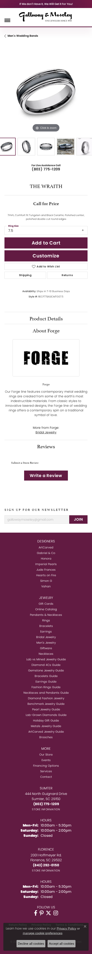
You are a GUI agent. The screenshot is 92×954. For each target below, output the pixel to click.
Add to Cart (46, 243)
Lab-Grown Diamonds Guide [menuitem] (46, 715)
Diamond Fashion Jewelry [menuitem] (46, 698)
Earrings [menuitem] (46, 631)
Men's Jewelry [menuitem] (46, 643)
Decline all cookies (31, 943)
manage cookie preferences (42, 933)
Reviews (46, 446)
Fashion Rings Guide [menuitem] (46, 687)
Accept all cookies (61, 943)
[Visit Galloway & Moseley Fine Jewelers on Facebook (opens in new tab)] (35, 913)
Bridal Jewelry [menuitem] (46, 637)
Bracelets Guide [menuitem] (46, 676)
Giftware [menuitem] (46, 648)
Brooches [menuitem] (46, 737)
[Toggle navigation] (7, 20)
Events (46, 760)
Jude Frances (46, 570)
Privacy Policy (66, 928)
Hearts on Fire (46, 575)
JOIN (78, 519)
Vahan (46, 586)
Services (46, 771)
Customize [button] (46, 256)
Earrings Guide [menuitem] (46, 681)
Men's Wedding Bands (23, 36)
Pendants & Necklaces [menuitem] (46, 615)
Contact (46, 777)
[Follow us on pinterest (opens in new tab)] (42, 913)
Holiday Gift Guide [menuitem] (46, 720)
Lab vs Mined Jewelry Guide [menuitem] (46, 659)
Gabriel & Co (46, 553)
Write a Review (46, 475)
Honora (46, 558)
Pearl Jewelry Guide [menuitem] (46, 709)
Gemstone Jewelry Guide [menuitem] (46, 670)
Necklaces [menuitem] (46, 654)
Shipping (25, 275)
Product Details (46, 318)
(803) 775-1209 (46, 169)
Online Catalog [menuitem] (46, 609)
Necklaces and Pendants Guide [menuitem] (46, 693)
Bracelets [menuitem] (46, 626)
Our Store (46, 754)
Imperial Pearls (46, 564)
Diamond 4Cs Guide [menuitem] (46, 665)
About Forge (46, 330)
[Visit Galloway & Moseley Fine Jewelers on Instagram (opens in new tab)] (55, 913)
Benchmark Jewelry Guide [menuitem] (46, 704)
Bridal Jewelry (46, 432)
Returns (67, 275)
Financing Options (46, 766)
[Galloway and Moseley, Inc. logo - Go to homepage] (46, 16)
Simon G (46, 581)
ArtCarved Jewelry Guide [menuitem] (46, 732)
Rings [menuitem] (46, 620)
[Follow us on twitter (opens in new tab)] (48, 913)
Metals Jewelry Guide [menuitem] (46, 726)
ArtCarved (46, 547)
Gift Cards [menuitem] (46, 604)
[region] (46, 92)
